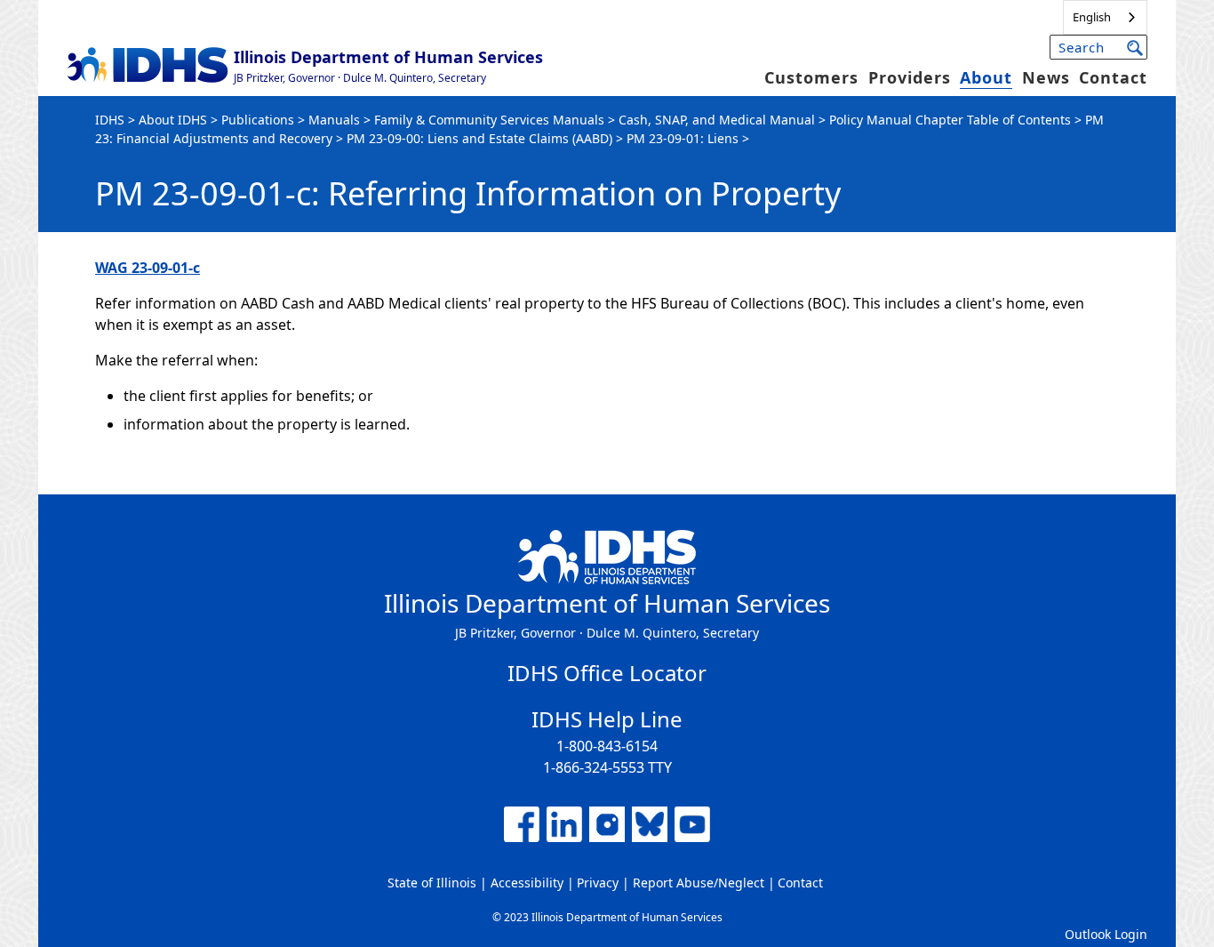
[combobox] (1105, 17)
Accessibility (527, 882)
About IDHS (173, 119)
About (986, 77)
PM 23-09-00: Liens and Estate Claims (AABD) (479, 138)
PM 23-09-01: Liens (683, 138)
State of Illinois (431, 882)
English (1092, 17)
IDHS (109, 119)
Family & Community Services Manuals (489, 119)
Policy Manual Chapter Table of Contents (950, 119)
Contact (1113, 77)
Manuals (334, 119)
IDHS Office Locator (607, 672)
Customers (811, 77)
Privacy (598, 882)
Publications (257, 119)
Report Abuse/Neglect (698, 882)
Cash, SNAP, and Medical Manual (717, 119)
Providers (909, 77)
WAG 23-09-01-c (147, 267)
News (1046, 77)
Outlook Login (1106, 934)
